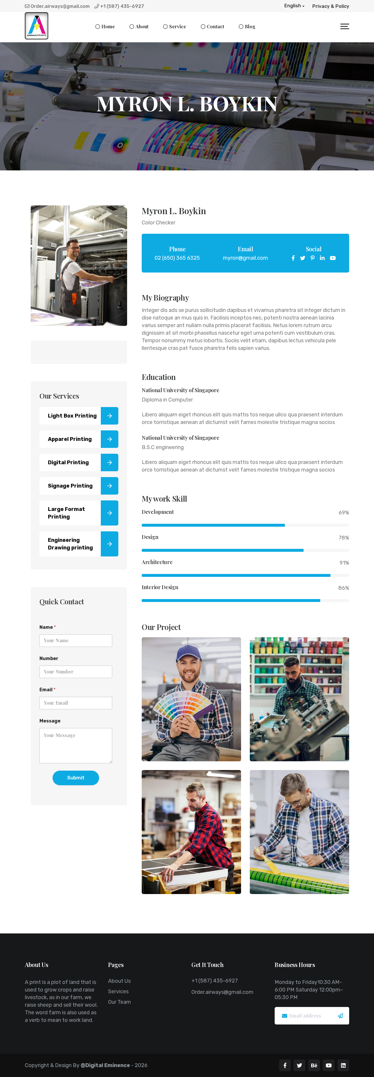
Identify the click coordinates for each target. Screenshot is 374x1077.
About (142, 26)
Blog (250, 26)
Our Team (119, 1002)
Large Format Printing (66, 513)
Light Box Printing (72, 416)
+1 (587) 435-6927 (121, 6)
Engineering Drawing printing (70, 544)
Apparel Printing (70, 439)
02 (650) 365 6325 (177, 258)
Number (48, 658)
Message (49, 721)
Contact (215, 26)
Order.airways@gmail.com (60, 6)
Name (47, 627)
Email (47, 689)
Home (108, 26)
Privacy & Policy (330, 6)
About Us (119, 981)
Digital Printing (68, 462)
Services (118, 991)
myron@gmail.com (245, 258)
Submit (75, 778)
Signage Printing (70, 486)
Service (177, 26)
